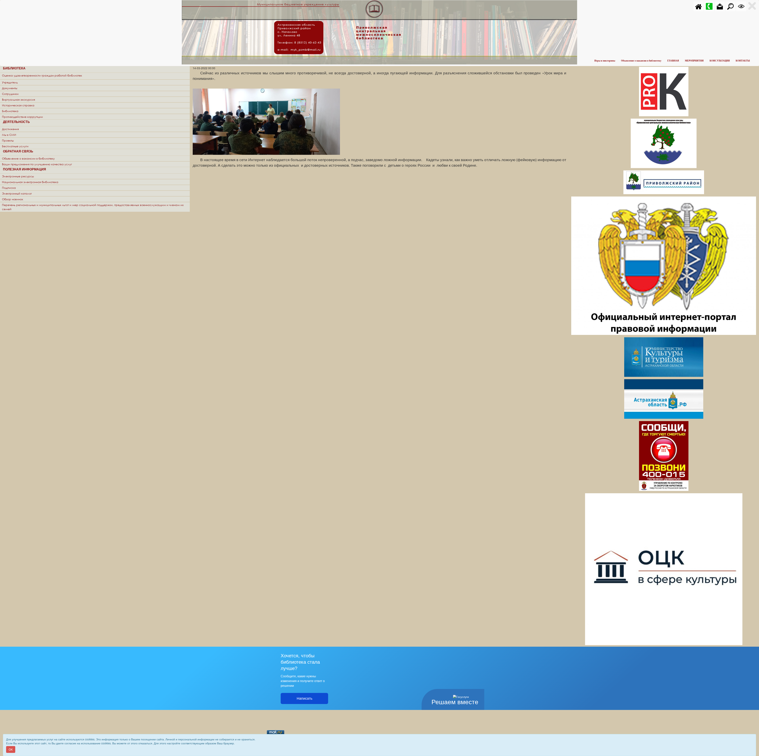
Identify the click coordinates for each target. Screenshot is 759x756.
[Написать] (720, 6)
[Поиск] (730, 6)
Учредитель (10, 82)
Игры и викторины (604, 60)
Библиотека (10, 111)
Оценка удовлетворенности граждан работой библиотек (42, 75)
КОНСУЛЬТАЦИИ (720, 60)
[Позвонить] (709, 6)
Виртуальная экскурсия (18, 99)
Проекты (8, 140)
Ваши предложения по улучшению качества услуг (37, 164)
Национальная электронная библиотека (30, 182)
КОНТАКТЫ (743, 60)
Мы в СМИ (9, 135)
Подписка (9, 188)
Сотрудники (10, 94)
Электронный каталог (17, 193)
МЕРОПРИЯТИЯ (694, 60)
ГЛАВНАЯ (673, 60)
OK (11, 749)
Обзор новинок (12, 199)
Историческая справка (18, 105)
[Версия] (741, 6)
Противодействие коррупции (22, 117)
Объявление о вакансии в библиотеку (641, 60)
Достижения (10, 129)
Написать (304, 698)
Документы (9, 88)
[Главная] (698, 6)
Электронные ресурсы (18, 176)
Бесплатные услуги (15, 146)
